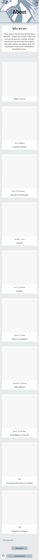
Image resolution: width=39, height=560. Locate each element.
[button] (2, 2)
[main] (19, 12)
